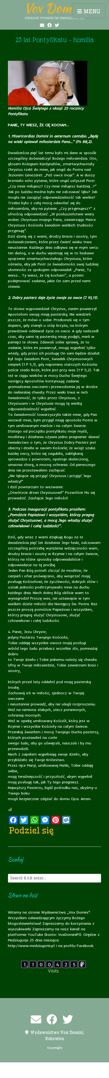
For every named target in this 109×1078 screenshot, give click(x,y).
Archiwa (24, 1067)
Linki (54, 1067)
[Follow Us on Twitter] (57, 25)
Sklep (80, 1073)
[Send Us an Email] (42, 25)
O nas (67, 1067)
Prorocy (84, 1067)
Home (40, 1067)
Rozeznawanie (58, 1073)
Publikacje (31, 1073)
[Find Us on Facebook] (49, 25)
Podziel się (31, 830)
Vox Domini (54, 8)
